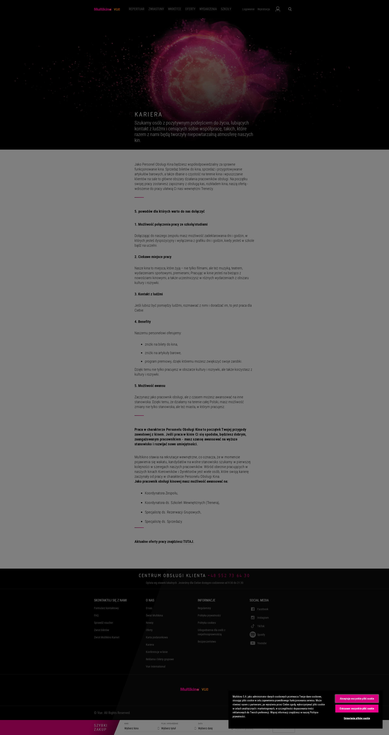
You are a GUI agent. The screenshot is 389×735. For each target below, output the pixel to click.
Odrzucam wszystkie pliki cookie (357, 708)
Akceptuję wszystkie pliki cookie (357, 698)
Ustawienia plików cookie (357, 718)
